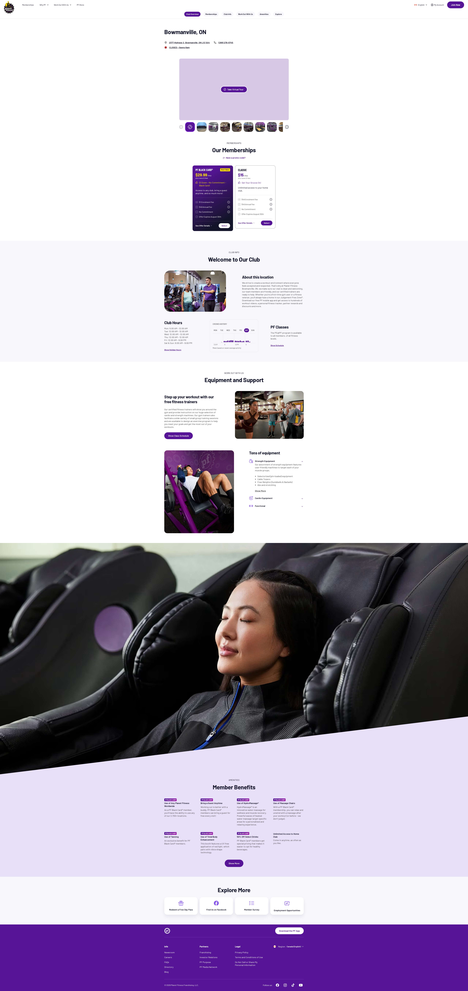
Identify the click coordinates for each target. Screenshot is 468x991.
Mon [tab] (215, 330)
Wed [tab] (228, 330)
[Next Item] (287, 127)
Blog (166, 972)
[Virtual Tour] (190, 127)
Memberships (28, 5)
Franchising (205, 952)
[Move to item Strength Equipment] (260, 127)
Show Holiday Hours (172, 350)
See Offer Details (202, 225)
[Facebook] (277, 985)
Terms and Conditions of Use (249, 957)
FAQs (166, 962)
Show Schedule (277, 345)
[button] (233, 89)
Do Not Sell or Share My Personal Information (246, 963)
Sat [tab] (246, 330)
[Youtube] (301, 985)
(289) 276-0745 (225, 42)
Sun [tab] (252, 330)
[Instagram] (285, 985)
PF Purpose (205, 962)
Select (224, 225)
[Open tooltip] (228, 202)
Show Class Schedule (178, 435)
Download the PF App (289, 930)
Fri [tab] (240, 330)
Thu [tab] (234, 330)
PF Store (80, 5)
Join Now (455, 5)
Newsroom (169, 952)
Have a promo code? (235, 157)
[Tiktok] (293, 985)
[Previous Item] (181, 127)
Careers (168, 957)
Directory (168, 967)
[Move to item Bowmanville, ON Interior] (213, 127)
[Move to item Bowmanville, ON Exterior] (202, 127)
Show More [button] (234, 863)
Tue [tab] (221, 330)
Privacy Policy (241, 952)
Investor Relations (208, 957)
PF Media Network (208, 967)
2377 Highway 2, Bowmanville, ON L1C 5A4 (189, 42)
